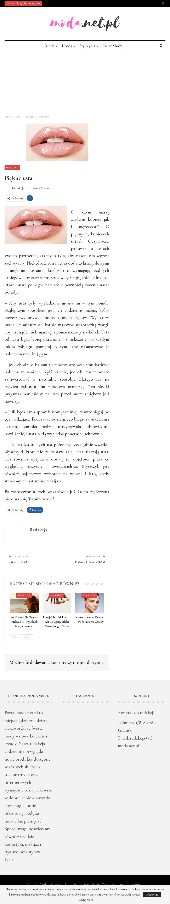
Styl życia (87, 45)
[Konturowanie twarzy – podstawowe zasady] (89, 603)
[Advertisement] (85, 82)
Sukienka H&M (19, 562)
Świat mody (112, 45)
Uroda (67, 45)
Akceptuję (152, 894)
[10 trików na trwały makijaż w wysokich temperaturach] (24, 603)
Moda (50, 45)
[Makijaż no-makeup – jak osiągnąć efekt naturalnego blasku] (56, 603)
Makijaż (12, 167)
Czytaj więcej (86, 899)
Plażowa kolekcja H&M (90, 562)
